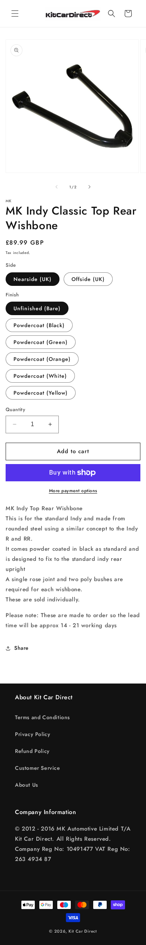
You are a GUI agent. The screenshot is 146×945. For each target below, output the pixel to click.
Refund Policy (32, 751)
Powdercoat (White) (40, 376)
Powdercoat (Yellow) (40, 393)
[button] (15, 13)
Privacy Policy (32, 734)
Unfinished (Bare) (37, 308)
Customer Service (37, 768)
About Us (26, 785)
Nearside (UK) (32, 279)
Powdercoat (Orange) (42, 359)
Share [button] (21, 648)
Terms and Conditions (42, 717)
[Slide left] (56, 187)
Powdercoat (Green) (40, 342)
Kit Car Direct (83, 931)
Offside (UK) (88, 279)
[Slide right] (89, 187)
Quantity (15, 409)
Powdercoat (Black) (39, 325)
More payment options (73, 490)
